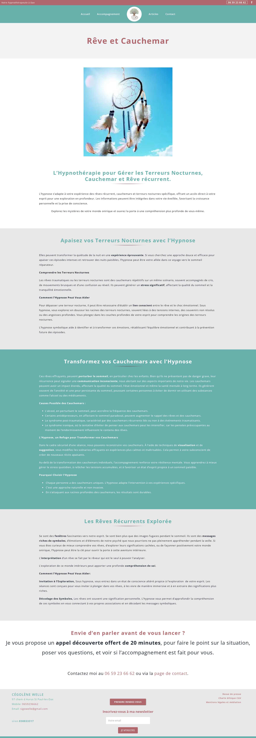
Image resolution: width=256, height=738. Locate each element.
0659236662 (30, 704)
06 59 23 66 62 (237, 2)
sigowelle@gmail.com (34, 708)
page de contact (170, 673)
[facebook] (252, 2)
